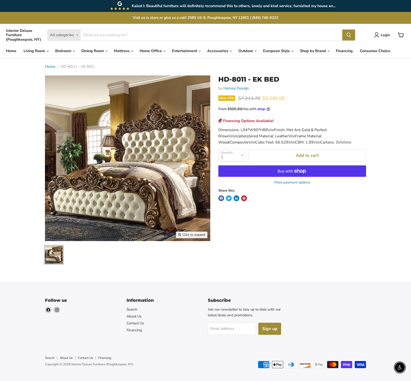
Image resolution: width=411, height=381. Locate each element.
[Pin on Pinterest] (244, 198)
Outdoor (246, 51)
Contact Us (135, 323)
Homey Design (236, 88)
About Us (134, 316)
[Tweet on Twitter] (229, 198)
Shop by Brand (313, 51)
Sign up (269, 329)
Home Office (151, 51)
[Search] (348, 35)
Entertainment (185, 51)
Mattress (122, 51)
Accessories (218, 51)
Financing (344, 51)
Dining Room (93, 51)
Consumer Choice (375, 51)
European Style (277, 51)
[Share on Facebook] (221, 198)
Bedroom (63, 51)
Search (132, 309)
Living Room (35, 51)
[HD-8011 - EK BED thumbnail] (53, 254)
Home (11, 51)
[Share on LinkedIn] (236, 198)
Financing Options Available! (248, 121)
